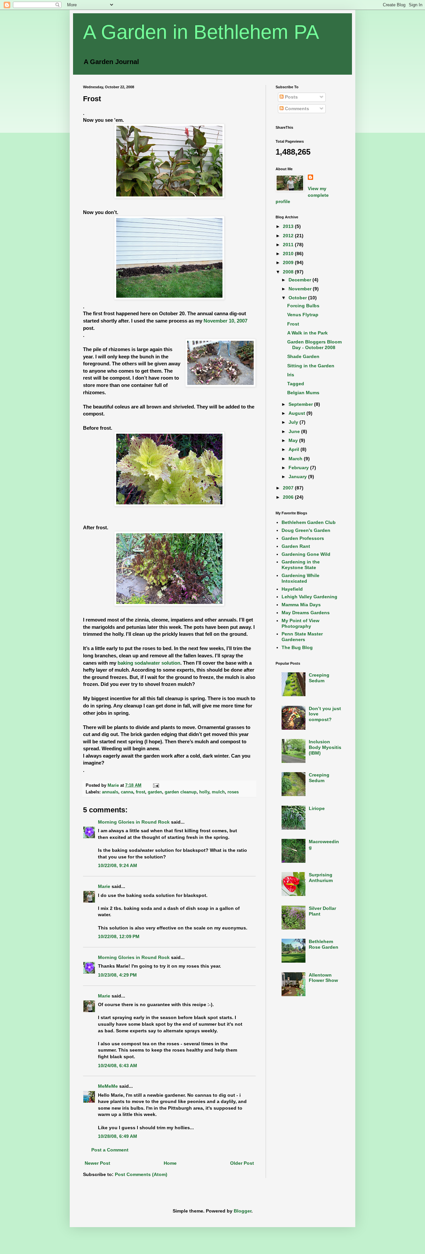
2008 (289, 271)
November (301, 288)
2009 (289, 262)
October (298, 297)
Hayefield (292, 589)
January (298, 476)
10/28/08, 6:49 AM (117, 1136)
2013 (289, 226)
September (301, 404)
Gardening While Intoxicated (300, 578)
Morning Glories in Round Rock (134, 822)
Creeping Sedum (319, 677)
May (294, 440)
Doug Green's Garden (306, 530)
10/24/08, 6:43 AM (117, 1065)
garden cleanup (181, 792)
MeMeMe (108, 1086)
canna (127, 792)
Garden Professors (303, 538)
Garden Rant (296, 546)
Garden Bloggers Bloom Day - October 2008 (314, 344)
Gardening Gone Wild (306, 554)
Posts (291, 97)
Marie (104, 886)
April (294, 449)
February (299, 467)
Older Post (242, 1163)
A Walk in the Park (307, 332)
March (296, 458)
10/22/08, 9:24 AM (117, 865)
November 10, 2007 (225, 321)
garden (155, 792)
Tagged (295, 383)
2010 (289, 253)
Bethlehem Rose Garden (323, 944)
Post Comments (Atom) (141, 1174)
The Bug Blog (297, 647)
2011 (289, 244)
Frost (293, 324)
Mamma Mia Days (301, 604)
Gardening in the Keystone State (301, 564)
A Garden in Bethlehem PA (201, 32)
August (297, 413)
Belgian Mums (303, 392)
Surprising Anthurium (321, 877)
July (294, 422)
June (295, 431)
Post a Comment (109, 1149)
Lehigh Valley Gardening (309, 596)
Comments (296, 108)
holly (204, 792)
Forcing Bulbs (303, 305)
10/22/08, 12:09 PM (118, 936)
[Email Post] (155, 785)
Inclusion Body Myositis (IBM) (325, 747)
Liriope (317, 808)
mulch (218, 792)
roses (233, 792)
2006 (289, 497)
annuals (110, 792)
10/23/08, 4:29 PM (117, 975)
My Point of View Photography (300, 623)
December (300, 279)
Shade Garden (303, 356)
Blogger (242, 1211)
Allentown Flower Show (323, 977)
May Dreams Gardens (306, 612)
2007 (289, 487)
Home (170, 1163)
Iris (290, 374)
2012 (289, 235)
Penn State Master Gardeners (302, 636)
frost (140, 792)
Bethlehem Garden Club (309, 522)
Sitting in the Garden (310, 365)
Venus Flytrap (302, 314)
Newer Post (97, 1163)
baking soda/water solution (149, 663)
